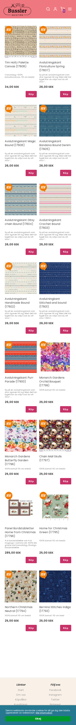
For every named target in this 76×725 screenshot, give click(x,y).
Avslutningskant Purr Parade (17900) (19, 380)
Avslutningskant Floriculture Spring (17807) (52, 66)
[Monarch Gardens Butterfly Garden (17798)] (9, 423)
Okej (38, 718)
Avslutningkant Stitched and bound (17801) (52, 303)
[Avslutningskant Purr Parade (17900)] (9, 345)
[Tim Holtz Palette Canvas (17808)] (9, 29)
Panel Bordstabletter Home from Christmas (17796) (20, 532)
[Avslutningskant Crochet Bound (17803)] (43, 187)
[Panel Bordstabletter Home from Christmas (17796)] (9, 495)
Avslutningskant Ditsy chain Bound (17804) (19, 222)
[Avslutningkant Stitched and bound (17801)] (43, 266)
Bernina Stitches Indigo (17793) (55, 609)
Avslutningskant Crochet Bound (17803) (50, 224)
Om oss (21, 695)
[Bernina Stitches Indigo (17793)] (43, 574)
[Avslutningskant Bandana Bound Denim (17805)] (43, 108)
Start (21, 690)
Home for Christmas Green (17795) (53, 530)
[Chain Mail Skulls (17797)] (43, 423)
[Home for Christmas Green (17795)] (43, 495)
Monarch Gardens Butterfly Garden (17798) (17, 460)
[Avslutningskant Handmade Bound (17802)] (9, 266)
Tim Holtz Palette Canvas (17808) (17, 64)
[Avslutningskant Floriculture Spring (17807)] (43, 29)
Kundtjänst (20, 704)
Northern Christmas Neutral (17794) (19, 609)
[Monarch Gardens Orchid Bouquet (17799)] (43, 345)
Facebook (55, 690)
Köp (31, 94)
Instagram (55, 695)
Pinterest (55, 704)
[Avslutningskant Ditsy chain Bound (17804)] (9, 187)
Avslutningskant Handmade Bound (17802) (17, 303)
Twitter (55, 699)
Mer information (44, 712)
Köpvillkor (21, 699)
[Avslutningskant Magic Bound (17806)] (9, 108)
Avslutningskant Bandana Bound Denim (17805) (55, 145)
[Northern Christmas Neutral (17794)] (9, 574)
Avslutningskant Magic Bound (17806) (20, 143)
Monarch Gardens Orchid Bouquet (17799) (52, 382)
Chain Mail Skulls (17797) (50, 458)
